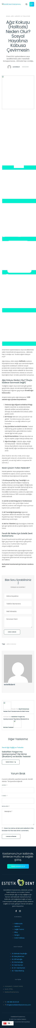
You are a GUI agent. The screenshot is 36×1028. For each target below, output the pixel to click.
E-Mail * (4, 796)
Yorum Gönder (11, 836)
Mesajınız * (6, 806)
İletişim (17, 935)
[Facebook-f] (16, 911)
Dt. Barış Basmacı (18, 956)
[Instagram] (20, 911)
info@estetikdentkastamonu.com (19, 1005)
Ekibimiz (17, 926)
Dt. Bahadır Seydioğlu (19, 953)
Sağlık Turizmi (19, 929)
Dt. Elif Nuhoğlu (17, 959)
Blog (16, 932)
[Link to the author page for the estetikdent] (9, 67)
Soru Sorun (12, 632)
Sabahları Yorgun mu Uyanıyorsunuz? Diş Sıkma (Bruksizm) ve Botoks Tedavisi (16, 754)
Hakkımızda (18, 924)
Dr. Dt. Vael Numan (18, 968)
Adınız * (4, 785)
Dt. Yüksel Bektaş (18, 971)
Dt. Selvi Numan (17, 965)
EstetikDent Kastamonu (18, 1017)
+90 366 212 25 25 (13, 1002)
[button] (27, 4)
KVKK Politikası (19, 938)
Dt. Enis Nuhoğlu (17, 962)
